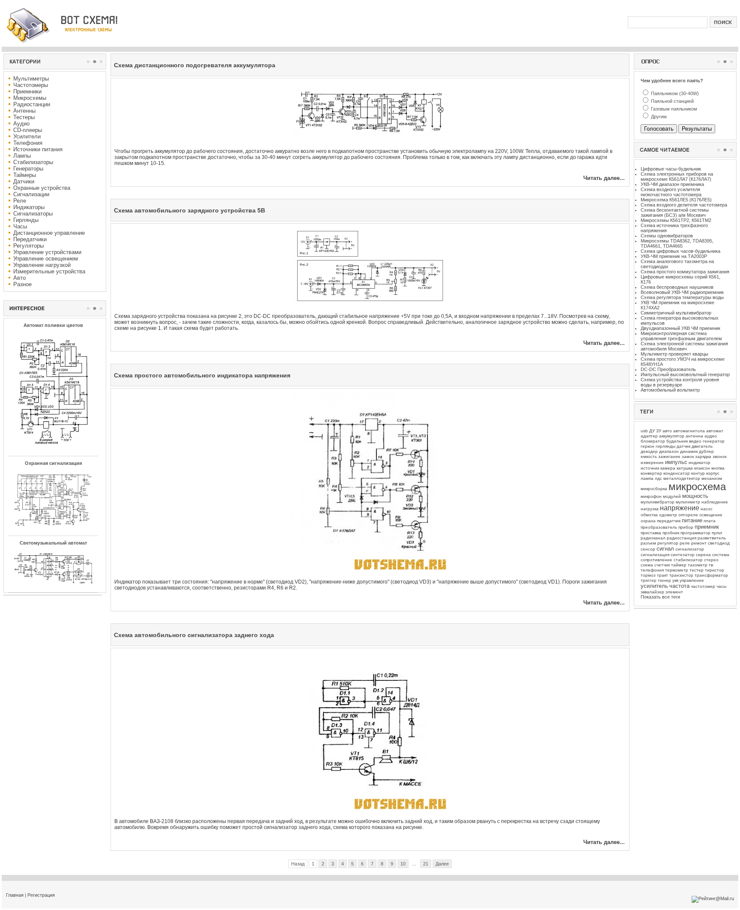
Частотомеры (30, 85)
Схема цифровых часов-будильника (680, 251)
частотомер (703, 586)
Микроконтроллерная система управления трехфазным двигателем (681, 336)
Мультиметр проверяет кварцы (674, 353)
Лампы (22, 156)
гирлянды (665, 446)
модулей (672, 496)
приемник (707, 527)
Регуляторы (28, 245)
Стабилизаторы (33, 162)
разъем (648, 543)
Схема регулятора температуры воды (682, 297)
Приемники (27, 91)
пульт (717, 532)
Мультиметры (31, 78)
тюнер (664, 580)
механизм (711, 478)
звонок (719, 456)
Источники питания (38, 149)
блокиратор (653, 441)
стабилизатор (688, 559)
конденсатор (676, 473)
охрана (648, 520)
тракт (662, 575)
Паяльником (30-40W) (674, 93)
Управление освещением (45, 258)
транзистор (681, 575)
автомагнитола (689, 430)
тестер (696, 570)
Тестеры (24, 117)
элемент (674, 592)
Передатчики (30, 239)
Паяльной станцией (672, 101)
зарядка (703, 456)
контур (698, 473)
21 (425, 863)
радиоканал (653, 538)
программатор (695, 532)
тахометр (697, 565)
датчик (683, 446)
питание (692, 520)
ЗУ (658, 430)
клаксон (702, 468)
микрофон (651, 496)
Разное (22, 284)
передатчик (668, 520)
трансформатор (711, 575)
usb (644, 430)
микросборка (654, 488)
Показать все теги (660, 596)
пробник (670, 532)
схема (647, 565)
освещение (710, 514)
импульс (676, 462)
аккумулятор (671, 436)
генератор (714, 441)
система (720, 554)
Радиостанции (31, 104)
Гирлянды (26, 220)
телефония (652, 570)
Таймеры (24, 175)
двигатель (702, 446)
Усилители (27, 136)
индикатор (699, 462)
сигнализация (655, 554)
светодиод (719, 543)
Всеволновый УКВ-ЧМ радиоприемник (682, 292)
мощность (695, 496)
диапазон (669, 451)
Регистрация (41, 895)
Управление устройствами (47, 252)
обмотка (649, 514)
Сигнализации (31, 194)
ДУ (652, 430)
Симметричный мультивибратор (676, 312)
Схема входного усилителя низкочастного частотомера (671, 192)
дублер (706, 451)
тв (711, 565)
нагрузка (650, 508)
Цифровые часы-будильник (671, 168)
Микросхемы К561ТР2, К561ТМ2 (676, 220)
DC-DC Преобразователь (668, 369)
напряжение (679, 508)
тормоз (648, 575)
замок (688, 456)
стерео (711, 559)
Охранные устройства (41, 188)
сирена (703, 554)
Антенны (24, 111)
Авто (19, 278)
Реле (19, 201)
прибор (685, 527)
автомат (714, 430)
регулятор (667, 543)
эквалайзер (652, 592)
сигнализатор (689, 549)
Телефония (27, 143)
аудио (710, 436)
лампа (647, 478)
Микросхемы (29, 98)
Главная (15, 895)
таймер (678, 565)
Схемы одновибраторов (667, 235)
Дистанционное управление (49, 233)
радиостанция (681, 538)
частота (679, 586)
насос (707, 508)
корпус (712, 473)
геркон (647, 446)
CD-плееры (27, 130)
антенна (694, 436)
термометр (676, 570)
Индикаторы (29, 207)
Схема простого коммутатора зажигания (685, 271)
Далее (442, 863)
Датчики (23, 181)
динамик (689, 451)
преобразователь (659, 527)
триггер (648, 580)
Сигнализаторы (33, 213)
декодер (649, 451)
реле (685, 543)
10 (403, 863)
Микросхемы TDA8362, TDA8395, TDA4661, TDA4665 (677, 243)
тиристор (714, 570)
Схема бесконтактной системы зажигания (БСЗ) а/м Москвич (675, 212)
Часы (20, 226)
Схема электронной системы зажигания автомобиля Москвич (684, 346)
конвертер (651, 473)
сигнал (665, 548)
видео (695, 441)
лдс (658, 478)
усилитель (654, 586)
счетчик (662, 565)
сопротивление (656, 559)
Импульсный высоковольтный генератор (685, 374)
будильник (677, 441)
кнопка (718, 468)
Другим (658, 116)
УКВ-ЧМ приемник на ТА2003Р (674, 256)
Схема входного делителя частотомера (684, 204)
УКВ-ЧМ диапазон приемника (672, 184)
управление (692, 580)
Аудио (21, 123)
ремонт (699, 543)
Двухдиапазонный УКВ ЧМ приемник (680, 328)
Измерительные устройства (49, 271)
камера (667, 468)
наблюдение (714, 502)
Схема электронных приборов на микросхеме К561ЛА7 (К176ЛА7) (677, 176)
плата (710, 520)
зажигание (669, 456)
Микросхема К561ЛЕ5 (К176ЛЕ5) (676, 199)
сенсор (648, 549)
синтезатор (683, 554)
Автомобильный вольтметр (670, 389)
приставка (651, 532)
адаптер (649, 436)
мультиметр (688, 502)
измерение (652, 462)
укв (675, 580)
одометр (668, 514)
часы (721, 586)
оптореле (688, 514)
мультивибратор (657, 502)
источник (650, 468)
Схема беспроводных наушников (677, 287)
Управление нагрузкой (42, 265)
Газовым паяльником (673, 108)
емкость (649, 456)
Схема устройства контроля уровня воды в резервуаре (680, 382)
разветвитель (712, 538)
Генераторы (28, 168)
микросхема (697, 486)
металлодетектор (681, 478)
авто (667, 430)
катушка (685, 468)
